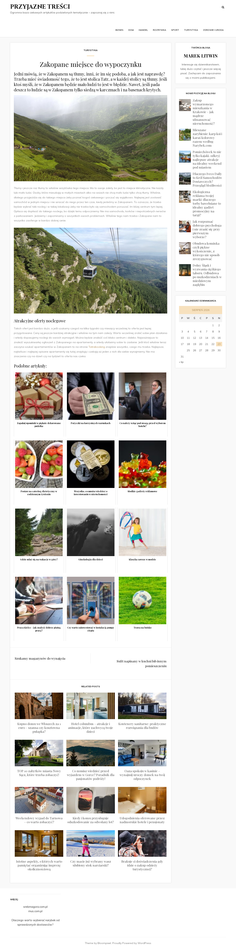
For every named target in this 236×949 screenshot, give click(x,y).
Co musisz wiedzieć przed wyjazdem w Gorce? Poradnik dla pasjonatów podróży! (90, 775)
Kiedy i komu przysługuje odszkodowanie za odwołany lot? (90, 820)
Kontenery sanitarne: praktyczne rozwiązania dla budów (142, 726)
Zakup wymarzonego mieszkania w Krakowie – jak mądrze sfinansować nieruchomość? (204, 111)
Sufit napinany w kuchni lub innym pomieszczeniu (141, 663)
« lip (181, 362)
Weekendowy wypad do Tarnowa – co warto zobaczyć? (39, 820)
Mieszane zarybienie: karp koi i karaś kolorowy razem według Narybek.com (207, 137)
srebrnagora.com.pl (35, 906)
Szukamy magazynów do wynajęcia (40, 658)
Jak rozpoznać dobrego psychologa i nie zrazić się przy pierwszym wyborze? (207, 229)
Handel (143, 30)
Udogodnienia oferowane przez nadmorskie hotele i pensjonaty (142, 820)
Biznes (119, 30)
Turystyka (191, 30)
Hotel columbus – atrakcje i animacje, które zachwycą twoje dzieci (90, 727)
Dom (131, 30)
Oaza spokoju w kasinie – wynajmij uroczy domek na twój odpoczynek (142, 775)
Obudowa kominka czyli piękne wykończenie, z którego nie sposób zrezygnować (206, 251)
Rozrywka (159, 30)
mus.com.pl (35, 911)
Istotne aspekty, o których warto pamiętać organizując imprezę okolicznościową (39, 865)
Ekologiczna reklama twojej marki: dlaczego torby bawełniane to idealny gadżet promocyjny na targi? (207, 203)
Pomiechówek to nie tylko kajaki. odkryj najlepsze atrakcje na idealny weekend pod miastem (207, 159)
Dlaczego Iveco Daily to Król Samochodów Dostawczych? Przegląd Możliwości (207, 179)
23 (219, 344)
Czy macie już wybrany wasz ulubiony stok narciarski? (90, 863)
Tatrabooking (96, 347)
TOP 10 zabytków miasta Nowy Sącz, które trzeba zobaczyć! (39, 773)
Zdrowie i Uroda (213, 30)
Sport (175, 30)
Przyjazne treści (40, 7)
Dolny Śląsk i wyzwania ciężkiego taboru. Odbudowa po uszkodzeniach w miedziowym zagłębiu (207, 275)
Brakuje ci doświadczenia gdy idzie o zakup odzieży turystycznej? (142, 865)
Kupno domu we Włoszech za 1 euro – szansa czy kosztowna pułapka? (39, 727)
